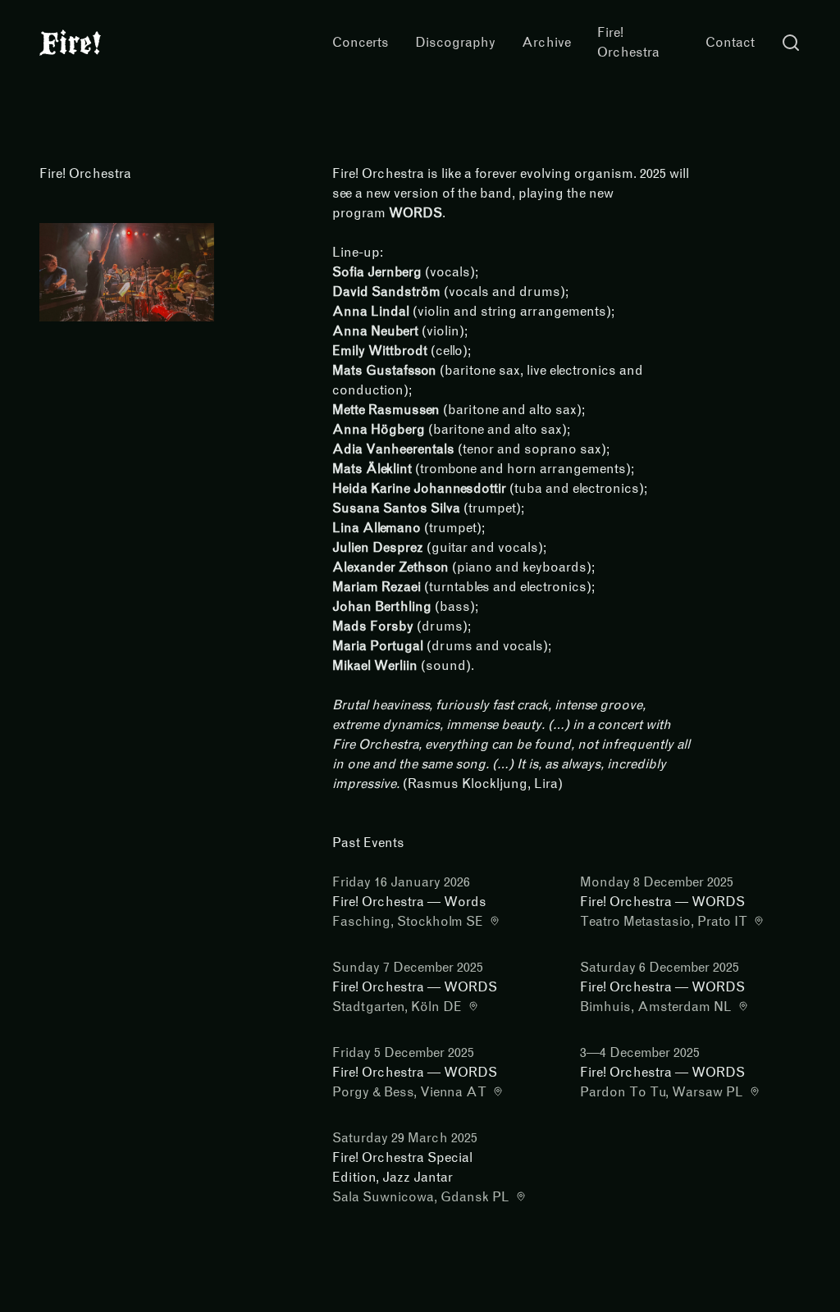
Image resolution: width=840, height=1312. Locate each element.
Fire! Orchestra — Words (409, 901)
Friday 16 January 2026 (401, 882)
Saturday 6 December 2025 (659, 967)
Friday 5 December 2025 (403, 1052)
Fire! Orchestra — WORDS (662, 901)
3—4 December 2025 (640, 1052)
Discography (455, 42)
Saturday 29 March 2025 (404, 1138)
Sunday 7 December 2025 (407, 967)
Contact (730, 42)
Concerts (360, 42)
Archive (546, 42)
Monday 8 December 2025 (656, 882)
